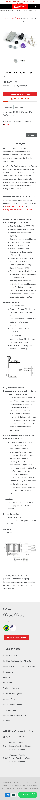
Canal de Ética (9, 699)
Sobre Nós (7, 682)
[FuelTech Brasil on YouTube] (11, 615)
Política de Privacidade (12, 704)
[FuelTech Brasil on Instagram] (22, 615)
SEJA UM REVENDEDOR (16, 637)
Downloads (19, 107)
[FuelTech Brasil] (20, 6)
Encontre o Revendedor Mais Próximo (19, 666)
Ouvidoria (7, 677)
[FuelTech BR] (6, 630)
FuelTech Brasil (13, 783)
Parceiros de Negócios (12, 693)
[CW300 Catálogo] (4, 125)
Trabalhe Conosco (11, 688)
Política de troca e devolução (15, 715)
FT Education (8, 672)
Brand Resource (10, 655)
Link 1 (8, 125)
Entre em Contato (16, 736)
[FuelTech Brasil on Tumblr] (16, 615)
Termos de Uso (9, 710)
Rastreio (6, 721)
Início (2, 10)
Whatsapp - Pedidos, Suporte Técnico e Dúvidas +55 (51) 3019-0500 (20, 758)
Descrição (8, 107)
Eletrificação (9, 10)
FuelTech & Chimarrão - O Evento (17, 661)
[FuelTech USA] (13, 630)
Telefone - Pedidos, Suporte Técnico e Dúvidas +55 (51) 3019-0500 (20, 746)
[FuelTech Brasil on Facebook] (5, 615)
